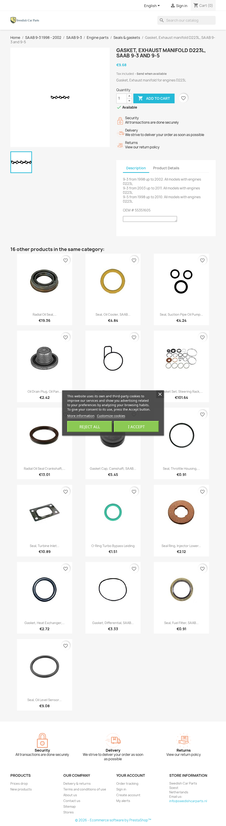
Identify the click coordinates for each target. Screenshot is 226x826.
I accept (136, 426)
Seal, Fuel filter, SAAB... (181, 623)
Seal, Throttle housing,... (181, 468)
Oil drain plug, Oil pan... (45, 391)
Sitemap (69, 806)
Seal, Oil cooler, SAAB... (113, 314)
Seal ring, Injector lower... (181, 546)
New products (21, 789)
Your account (130, 775)
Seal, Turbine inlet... (44, 546)
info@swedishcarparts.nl (188, 801)
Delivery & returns (77, 783)
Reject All (89, 426)
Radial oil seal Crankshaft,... (44, 468)
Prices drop (19, 783)
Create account (128, 795)
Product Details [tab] (166, 168)
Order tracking (127, 783)
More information (80, 415)
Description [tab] (136, 168)
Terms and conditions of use (84, 789)
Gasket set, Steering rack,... (181, 391)
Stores (68, 812)
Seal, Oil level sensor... (44, 700)
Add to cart (154, 98)
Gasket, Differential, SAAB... (113, 623)
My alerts (123, 801)
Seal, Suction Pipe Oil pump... (181, 314)
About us (70, 795)
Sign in (121, 789)
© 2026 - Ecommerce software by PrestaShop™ (113, 820)
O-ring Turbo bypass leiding (113, 546)
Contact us (71, 801)
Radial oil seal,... (44, 314)
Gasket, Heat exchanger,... (44, 623)
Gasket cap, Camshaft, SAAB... (113, 468)
